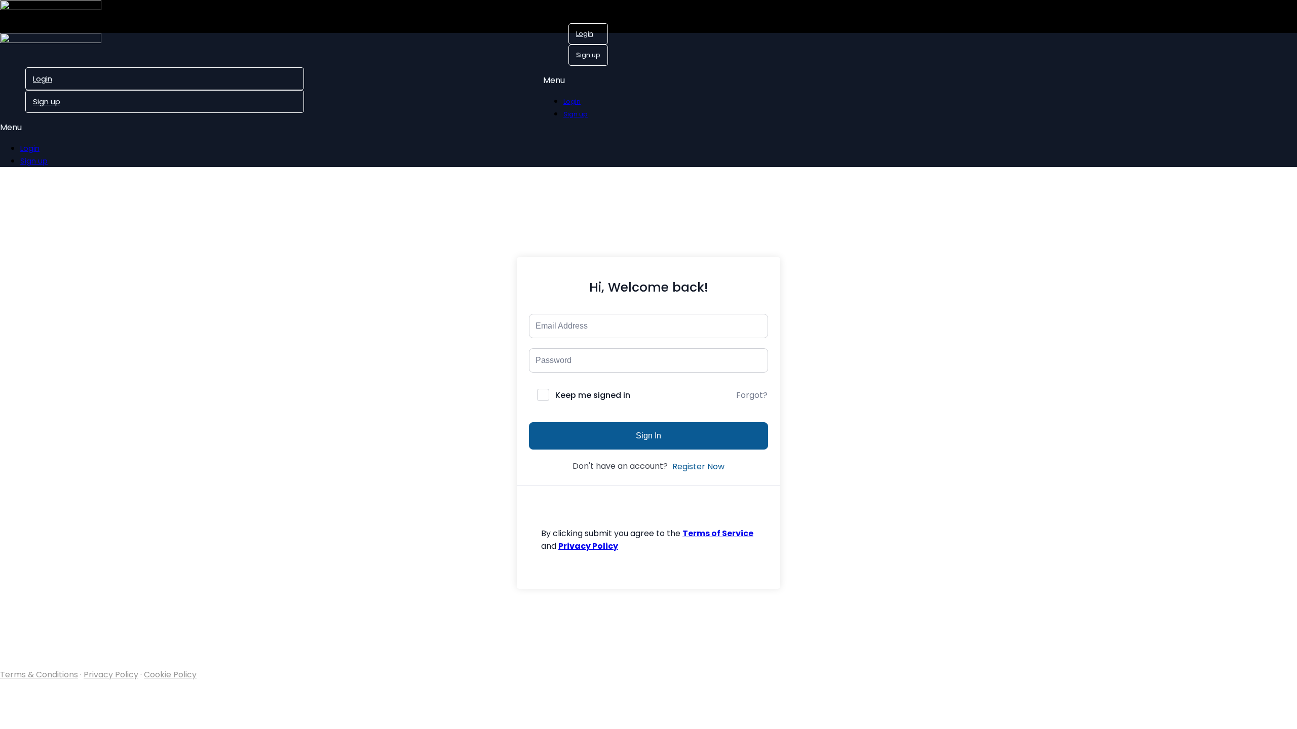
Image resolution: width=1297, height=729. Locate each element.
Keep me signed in (592, 395)
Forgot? (752, 395)
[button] (575, 80)
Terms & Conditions (39, 674)
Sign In (648, 435)
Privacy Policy (111, 674)
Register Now (698, 466)
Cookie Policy (170, 674)
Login (584, 33)
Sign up (588, 55)
